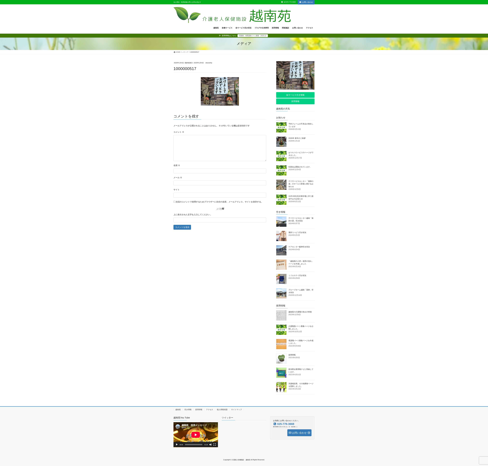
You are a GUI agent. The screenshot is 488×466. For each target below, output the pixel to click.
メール (177, 177)
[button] (295, 95)
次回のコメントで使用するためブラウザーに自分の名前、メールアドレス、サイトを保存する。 (219, 202)
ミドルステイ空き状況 (297, 275)
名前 (176, 165)
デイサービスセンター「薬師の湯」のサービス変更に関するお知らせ (300, 184)
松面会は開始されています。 (300, 167)
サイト (176, 190)
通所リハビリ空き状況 (297, 232)
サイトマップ (236, 410)
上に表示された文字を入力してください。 (192, 215)
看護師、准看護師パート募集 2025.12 (252, 36)
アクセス (209, 410)
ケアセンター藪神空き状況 (299, 247)
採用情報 (292, 355)
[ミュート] (210, 444)
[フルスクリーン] (214, 444)
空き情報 (188, 410)
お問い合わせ (307, 2)
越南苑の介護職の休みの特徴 (300, 312)
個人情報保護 (222, 410)
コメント (178, 132)
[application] (195, 434)
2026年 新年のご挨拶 (297, 138)
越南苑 (178, 410)
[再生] (177, 444)
